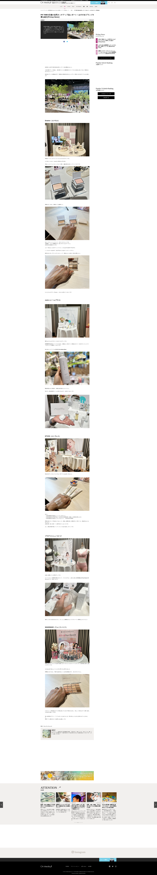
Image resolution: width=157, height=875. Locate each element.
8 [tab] (82, 822)
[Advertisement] (67, 53)
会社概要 (89, 866)
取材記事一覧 (106, 97)
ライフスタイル (78, 6)
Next (155, 805)
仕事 (87, 6)
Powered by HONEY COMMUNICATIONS (78, 873)
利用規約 (67, 866)
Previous (1, 805)
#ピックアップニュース (48, 726)
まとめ (96, 6)
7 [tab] (81, 822)
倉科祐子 (43, 20)
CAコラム (91, 6)
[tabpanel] (48, 806)
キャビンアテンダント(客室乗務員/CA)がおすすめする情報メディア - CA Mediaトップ (55, 10)
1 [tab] (74, 822)
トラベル (68, 6)
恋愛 (84, 6)
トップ (61, 6)
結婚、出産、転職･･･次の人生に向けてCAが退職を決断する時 (47, 806)
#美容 (42, 726)
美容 (64, 6)
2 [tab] (75, 822)
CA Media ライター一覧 (106, 93)
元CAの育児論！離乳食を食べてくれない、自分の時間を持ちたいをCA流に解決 (63, 806)
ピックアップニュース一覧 (106, 58)
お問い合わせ (83, 866)
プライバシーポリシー (75, 866)
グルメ (73, 6)
